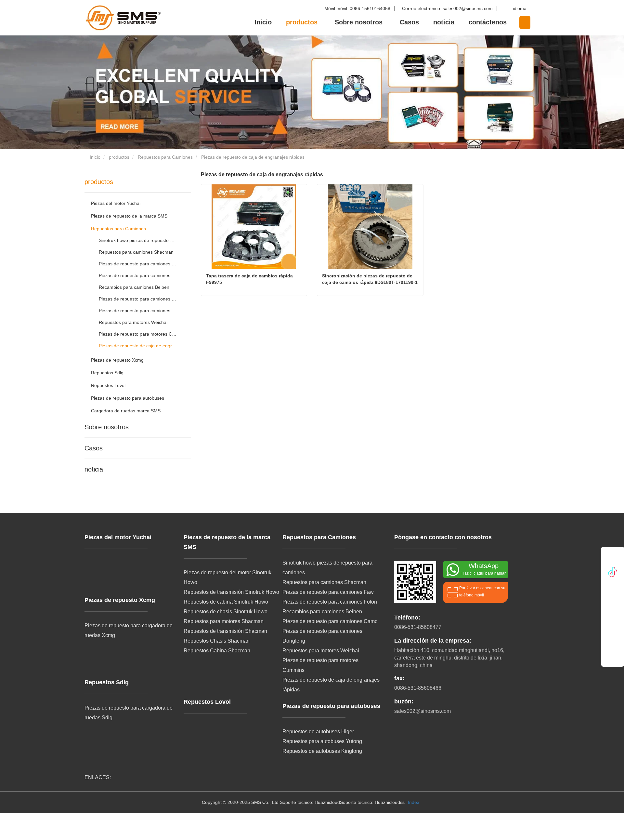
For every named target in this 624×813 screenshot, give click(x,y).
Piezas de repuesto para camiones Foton (138, 275)
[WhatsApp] (612, 558)
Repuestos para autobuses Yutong (322, 741)
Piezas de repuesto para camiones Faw (138, 263)
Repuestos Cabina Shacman (217, 650)
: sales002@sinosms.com (448, 8)
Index (413, 802)
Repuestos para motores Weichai (133, 322)
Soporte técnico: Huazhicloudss (372, 802)
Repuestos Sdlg (107, 372)
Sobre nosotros (106, 427)
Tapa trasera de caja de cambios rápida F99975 (250, 279)
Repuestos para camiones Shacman (136, 252)
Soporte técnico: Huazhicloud (310, 802)
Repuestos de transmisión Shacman (225, 631)
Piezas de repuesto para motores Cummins (138, 334)
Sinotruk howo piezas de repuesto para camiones (138, 240)
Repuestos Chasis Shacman (217, 641)
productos (119, 157)
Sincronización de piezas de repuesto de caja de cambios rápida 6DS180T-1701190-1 (370, 279)
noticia (443, 22)
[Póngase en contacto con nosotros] (612, 643)
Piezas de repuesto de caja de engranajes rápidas (138, 345)
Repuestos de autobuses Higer (318, 731)
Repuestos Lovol (108, 385)
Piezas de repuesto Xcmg (117, 360)
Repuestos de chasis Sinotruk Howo (225, 611)
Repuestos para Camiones (165, 157)
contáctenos (488, 22)
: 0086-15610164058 (358, 8)
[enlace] (612, 572)
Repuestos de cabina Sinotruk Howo (226, 602)
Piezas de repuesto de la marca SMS (129, 216)
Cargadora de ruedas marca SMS (126, 410)
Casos (409, 22)
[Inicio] (117, 17)
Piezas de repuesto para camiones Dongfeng (138, 310)
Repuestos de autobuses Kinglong (322, 751)
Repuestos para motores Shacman (224, 621)
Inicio (263, 22)
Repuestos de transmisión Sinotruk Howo (231, 592)
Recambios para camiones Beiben (134, 287)
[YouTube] (612, 607)
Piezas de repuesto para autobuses (127, 398)
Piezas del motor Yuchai (115, 203)
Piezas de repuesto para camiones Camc (138, 298)
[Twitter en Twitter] (612, 590)
